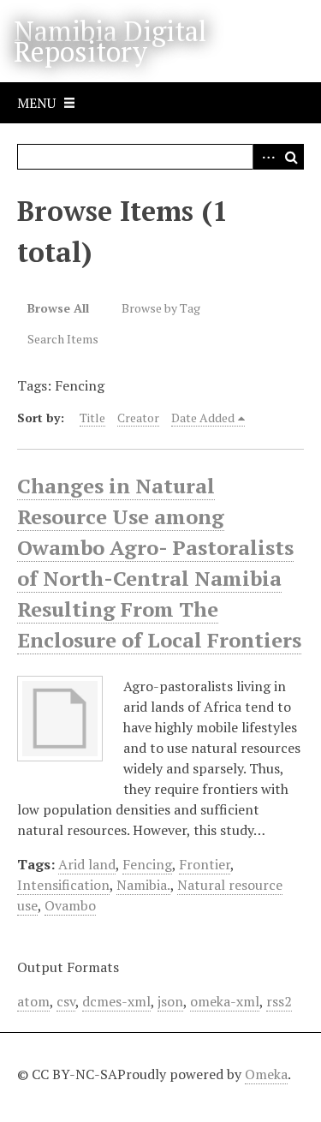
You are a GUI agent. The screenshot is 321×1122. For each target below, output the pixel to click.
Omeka (266, 1074)
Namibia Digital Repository (110, 41)
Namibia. (143, 884)
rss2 (279, 1001)
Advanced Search (265, 157)
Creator (138, 417)
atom (33, 1001)
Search (291, 157)
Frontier (204, 864)
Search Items (62, 339)
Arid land (87, 864)
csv (65, 1001)
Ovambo (70, 905)
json (170, 1001)
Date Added (203, 417)
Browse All (58, 308)
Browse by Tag (161, 308)
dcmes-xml (116, 1001)
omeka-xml (224, 1001)
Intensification (63, 884)
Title (92, 417)
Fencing (147, 864)
